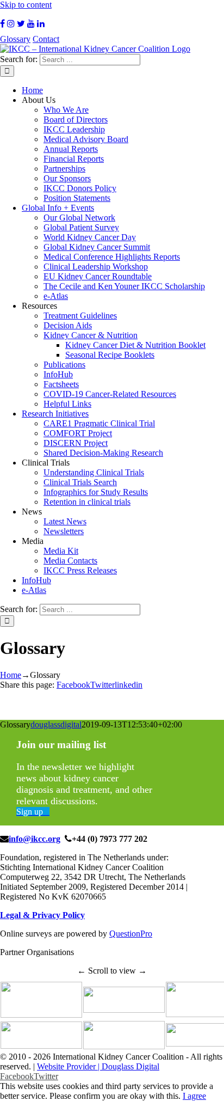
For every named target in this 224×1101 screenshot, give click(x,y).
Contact (46, 39)
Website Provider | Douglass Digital (98, 1066)
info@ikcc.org (34, 838)
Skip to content (26, 4)
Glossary (15, 39)
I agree (194, 1095)
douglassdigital (56, 724)
